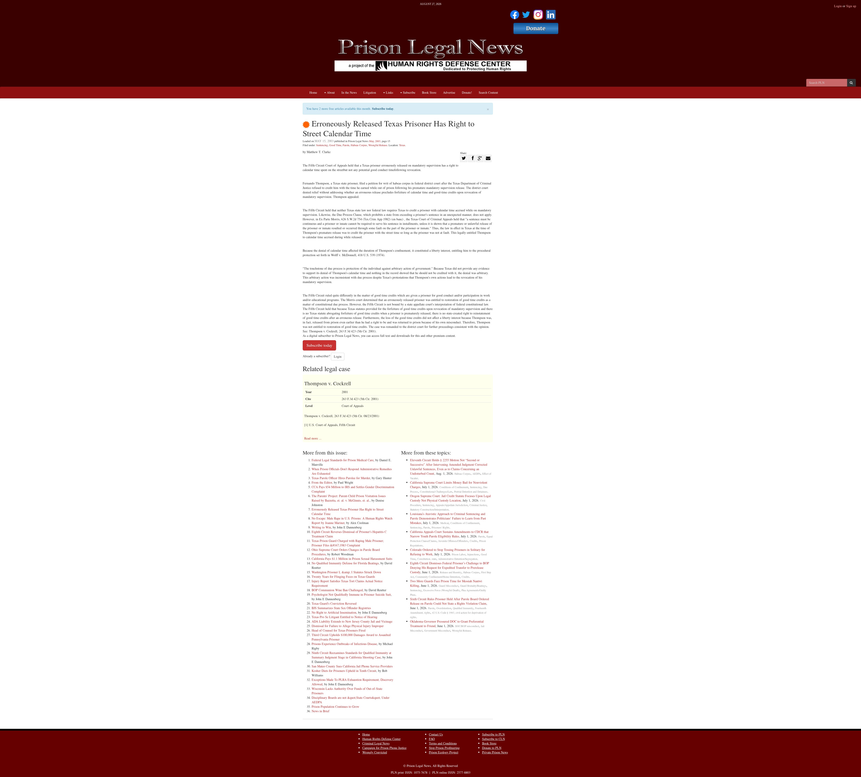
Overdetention (443, 608)
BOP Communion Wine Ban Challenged (337, 590)
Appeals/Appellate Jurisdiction (452, 505)
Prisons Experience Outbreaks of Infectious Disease (344, 644)
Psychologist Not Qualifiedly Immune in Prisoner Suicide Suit (351, 594)
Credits (473, 541)
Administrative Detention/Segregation (457, 559)
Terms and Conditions (443, 743)
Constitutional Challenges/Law (436, 491)
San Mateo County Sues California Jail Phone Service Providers (352, 666)
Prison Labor (458, 554)
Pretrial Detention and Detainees (470, 491)
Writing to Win (321, 527)
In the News (349, 92)
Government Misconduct (437, 630)
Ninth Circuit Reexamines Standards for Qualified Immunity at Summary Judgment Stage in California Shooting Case (351, 655)
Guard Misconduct (448, 585)
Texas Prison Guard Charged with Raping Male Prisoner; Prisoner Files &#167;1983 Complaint (348, 543)
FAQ (432, 739)
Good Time (335, 145)
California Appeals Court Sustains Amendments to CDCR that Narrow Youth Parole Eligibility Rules (449, 534)
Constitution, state (426, 559)
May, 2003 (374, 141)
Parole (346, 145)
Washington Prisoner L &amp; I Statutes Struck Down (346, 572)
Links (389, 92)
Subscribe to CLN (493, 739)
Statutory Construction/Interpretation (429, 509)
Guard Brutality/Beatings (473, 585)
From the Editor (322, 482)
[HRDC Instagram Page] (538, 13)
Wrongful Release (377, 145)
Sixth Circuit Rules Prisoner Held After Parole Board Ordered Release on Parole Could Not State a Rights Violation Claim (449, 601)
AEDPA (476, 473)
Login (838, 6)
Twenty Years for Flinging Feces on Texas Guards (343, 576)
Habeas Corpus (359, 145)
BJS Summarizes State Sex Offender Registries (341, 608)
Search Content (488, 92)
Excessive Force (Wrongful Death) (441, 590)
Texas (402, 145)
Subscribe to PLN (493, 734)
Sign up (851, 6)
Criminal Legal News (375, 743)
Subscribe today (383, 108)
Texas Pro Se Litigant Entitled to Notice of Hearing (344, 617)
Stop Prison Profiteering (444, 748)
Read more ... (313, 438)
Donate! (467, 92)
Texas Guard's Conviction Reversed (334, 603)
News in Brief (320, 711)
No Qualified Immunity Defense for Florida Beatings (345, 563)
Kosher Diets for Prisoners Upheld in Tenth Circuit (344, 671)
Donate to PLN (491, 748)
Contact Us (436, 734)
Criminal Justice (478, 505)
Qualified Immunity (463, 608)
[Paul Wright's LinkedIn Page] (551, 13)
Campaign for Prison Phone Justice (384, 748)
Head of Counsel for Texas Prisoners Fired (338, 630)
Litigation (369, 92)
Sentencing (322, 145)
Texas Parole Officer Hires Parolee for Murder (341, 478)
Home (313, 92)
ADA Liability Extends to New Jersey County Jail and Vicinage (352, 621)
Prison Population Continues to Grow (335, 706)
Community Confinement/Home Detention (437, 576)
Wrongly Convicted (374, 752)
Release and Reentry (450, 572)
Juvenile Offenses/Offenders (453, 541)
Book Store (429, 92)
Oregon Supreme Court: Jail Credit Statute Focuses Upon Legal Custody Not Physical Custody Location (450, 498)
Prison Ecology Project (443, 752)
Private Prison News (495, 752)
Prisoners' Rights (441, 527)
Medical (444, 523)
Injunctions (473, 554)
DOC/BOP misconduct (467, 626)
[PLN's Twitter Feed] (526, 13)
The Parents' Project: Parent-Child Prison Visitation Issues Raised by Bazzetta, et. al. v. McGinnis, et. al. (349, 498)
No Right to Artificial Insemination (334, 612)
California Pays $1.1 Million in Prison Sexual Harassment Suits (352, 558)
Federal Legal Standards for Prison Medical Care (343, 460)
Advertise (449, 92)
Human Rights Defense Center (381, 739)
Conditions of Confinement (453, 487)
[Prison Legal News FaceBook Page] (514, 13)
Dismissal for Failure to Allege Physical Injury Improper (348, 626)
